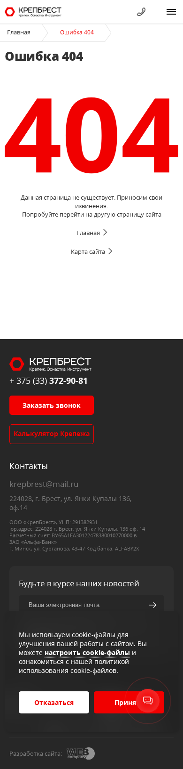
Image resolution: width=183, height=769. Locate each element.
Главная (18, 32)
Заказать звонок (52, 405)
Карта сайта (88, 251)
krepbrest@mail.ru (43, 483)
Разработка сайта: (35, 753)
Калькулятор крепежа (52, 433)
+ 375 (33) (48, 380)
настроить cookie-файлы (87, 652)
